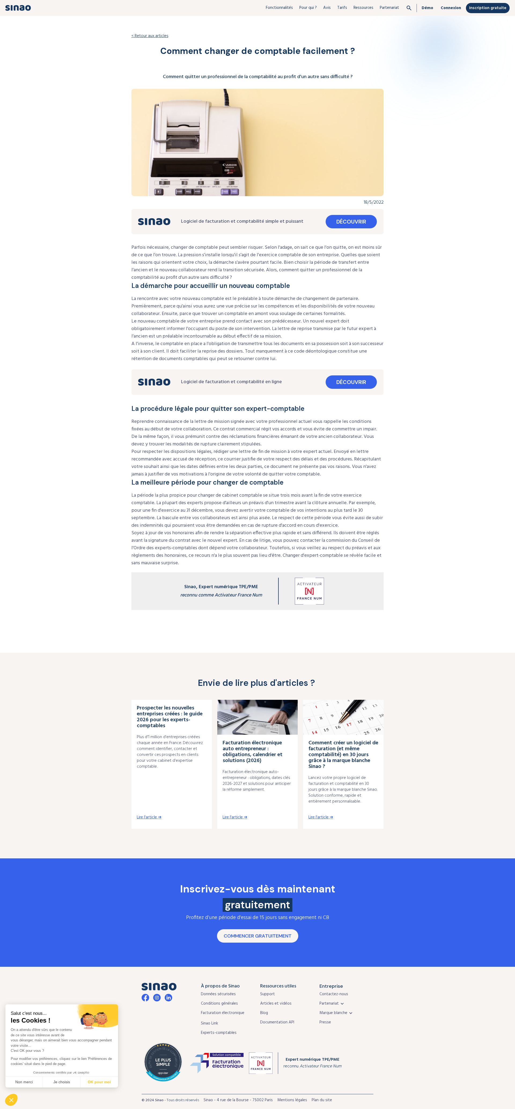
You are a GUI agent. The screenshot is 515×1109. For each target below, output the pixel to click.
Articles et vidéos (276, 1003)
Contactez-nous (333, 994)
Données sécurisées (218, 994)
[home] (18, 8)
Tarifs (342, 8)
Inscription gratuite (487, 8)
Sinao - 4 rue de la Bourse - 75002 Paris (238, 1100)
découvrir (351, 221)
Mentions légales (292, 1100)
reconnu (312, 1063)
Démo (427, 8)
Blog (264, 1013)
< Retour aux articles (149, 35)
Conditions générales (219, 1003)
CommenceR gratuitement (258, 936)
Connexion (451, 8)
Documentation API (277, 1022)
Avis (327, 8)
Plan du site (322, 1100)
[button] (279, 7)
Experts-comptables (219, 1033)
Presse (325, 1022)
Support (267, 994)
